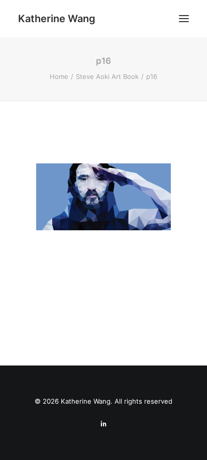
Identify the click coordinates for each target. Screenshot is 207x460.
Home (59, 76)
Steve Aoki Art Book (107, 76)
